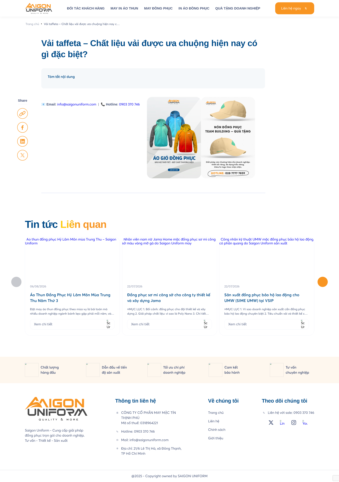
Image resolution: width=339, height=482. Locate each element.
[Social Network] (271, 422)
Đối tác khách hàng (86, 8)
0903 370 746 (129, 104)
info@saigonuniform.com (76, 104)
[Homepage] (38, 8)
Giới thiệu (215, 438)
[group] (72, 286)
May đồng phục (158, 8)
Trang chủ (32, 24)
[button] (323, 282)
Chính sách (216, 429)
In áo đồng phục (193, 8)
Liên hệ (213, 421)
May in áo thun (124, 8)
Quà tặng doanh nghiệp (237, 8)
